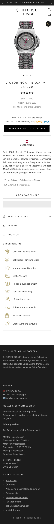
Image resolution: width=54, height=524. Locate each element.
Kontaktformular (13, 510)
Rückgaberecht (13, 501)
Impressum (11, 480)
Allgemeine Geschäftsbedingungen (23, 489)
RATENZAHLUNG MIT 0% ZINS (27, 128)
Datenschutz (12, 493)
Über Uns (10, 484)
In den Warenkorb (27, 195)
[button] (27, 93)
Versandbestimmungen (17, 497)
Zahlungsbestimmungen (17, 506)
